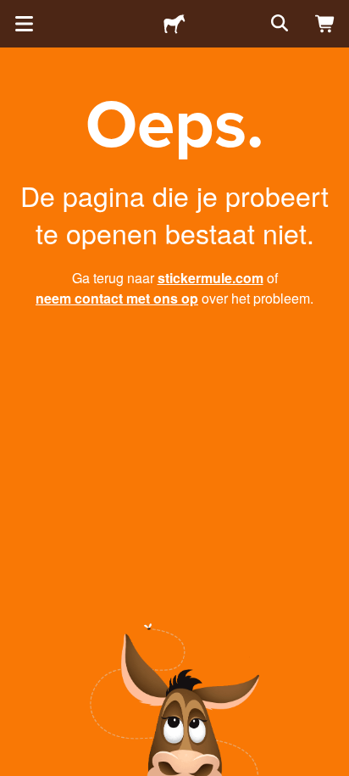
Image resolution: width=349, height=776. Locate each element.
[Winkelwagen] (325, 23)
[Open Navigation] (23, 23)
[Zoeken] (278, 23)
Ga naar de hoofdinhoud (12, 12)
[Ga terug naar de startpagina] (174, 23)
